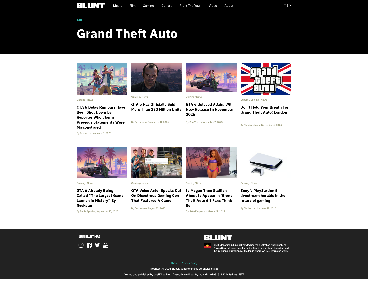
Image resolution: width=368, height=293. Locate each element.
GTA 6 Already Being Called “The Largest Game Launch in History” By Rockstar (100, 198)
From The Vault (190, 5)
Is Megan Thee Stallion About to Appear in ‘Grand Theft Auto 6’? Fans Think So (209, 198)
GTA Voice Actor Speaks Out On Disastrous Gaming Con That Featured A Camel (156, 195)
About (228, 5)
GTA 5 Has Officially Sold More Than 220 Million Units (156, 107)
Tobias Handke (252, 208)
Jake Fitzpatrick (198, 211)
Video (213, 5)
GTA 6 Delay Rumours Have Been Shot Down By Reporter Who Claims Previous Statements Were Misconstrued (101, 117)
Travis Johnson (252, 125)
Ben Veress (86, 133)
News (90, 99)
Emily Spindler (87, 211)
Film (133, 5)
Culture (166, 5)
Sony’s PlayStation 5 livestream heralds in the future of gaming (263, 195)
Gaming (148, 5)
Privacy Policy (189, 263)
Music (117, 5)
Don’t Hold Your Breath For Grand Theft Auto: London (264, 110)
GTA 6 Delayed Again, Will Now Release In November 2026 (209, 109)
